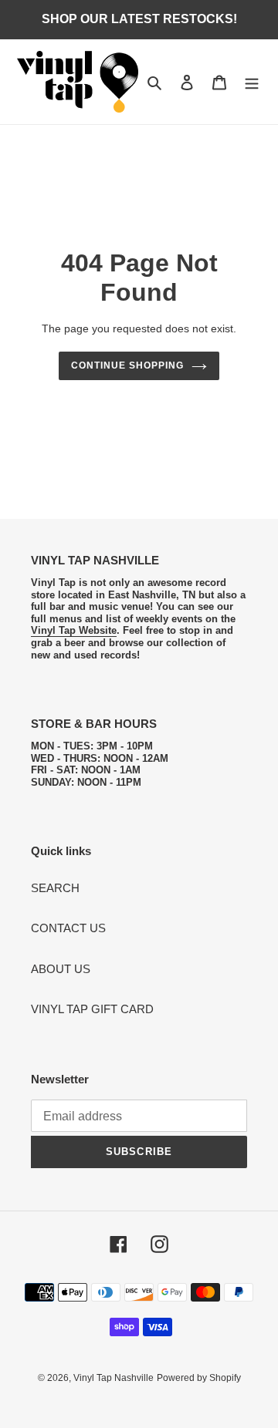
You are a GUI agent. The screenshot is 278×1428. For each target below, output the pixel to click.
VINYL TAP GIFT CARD (92, 1008)
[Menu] (252, 82)
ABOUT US (60, 968)
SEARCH (55, 887)
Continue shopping (127, 365)
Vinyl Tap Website (74, 630)
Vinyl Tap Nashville (113, 1377)
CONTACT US (68, 928)
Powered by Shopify (199, 1377)
